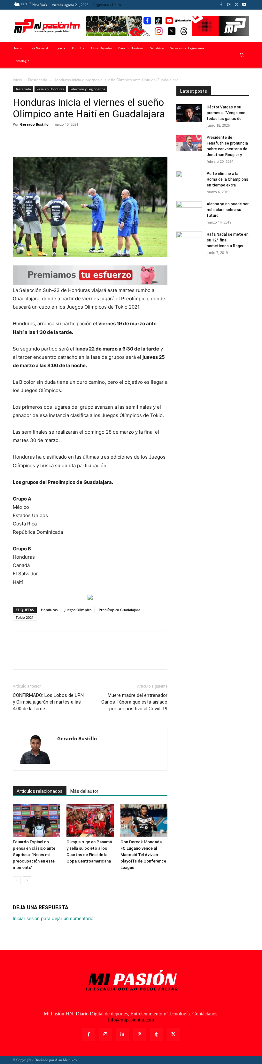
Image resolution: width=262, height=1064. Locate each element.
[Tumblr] (156, 1034)
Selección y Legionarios (87, 89)
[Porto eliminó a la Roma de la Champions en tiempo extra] (189, 180)
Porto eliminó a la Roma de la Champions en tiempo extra (227, 179)
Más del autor (84, 791)
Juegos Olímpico (78, 609)
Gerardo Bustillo (34, 124)
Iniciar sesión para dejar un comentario (53, 918)
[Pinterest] (48, 138)
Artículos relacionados (40, 791)
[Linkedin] (122, 1034)
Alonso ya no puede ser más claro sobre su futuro (228, 210)
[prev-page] (17, 880)
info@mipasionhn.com (131, 1019)
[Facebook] (221, 5)
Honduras (49, 609)
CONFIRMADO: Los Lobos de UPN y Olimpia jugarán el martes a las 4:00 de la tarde (48, 702)
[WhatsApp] (63, 138)
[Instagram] (229, 5)
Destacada (37, 80)
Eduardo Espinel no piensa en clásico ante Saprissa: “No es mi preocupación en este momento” (34, 854)
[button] (241, 55)
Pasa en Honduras (50, 89)
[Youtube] (244, 5)
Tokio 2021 (25, 617)
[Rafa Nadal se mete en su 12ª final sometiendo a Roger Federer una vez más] (189, 240)
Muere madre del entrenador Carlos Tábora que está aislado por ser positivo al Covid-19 (134, 702)
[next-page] (27, 880)
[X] (236, 5)
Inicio (17, 80)
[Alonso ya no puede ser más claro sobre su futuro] (189, 210)
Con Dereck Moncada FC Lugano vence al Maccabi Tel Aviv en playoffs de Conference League (143, 854)
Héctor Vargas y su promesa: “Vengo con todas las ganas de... (226, 113)
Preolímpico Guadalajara (119, 609)
